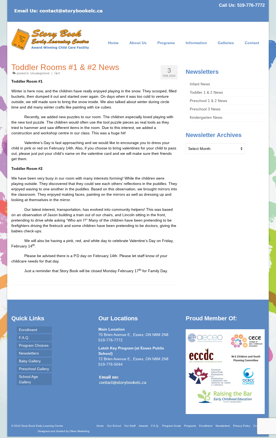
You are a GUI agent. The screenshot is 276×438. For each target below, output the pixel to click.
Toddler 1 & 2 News (206, 92)
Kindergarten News (206, 117)
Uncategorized (39, 73)
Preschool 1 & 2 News (208, 101)
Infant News (200, 84)
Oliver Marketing (79, 431)
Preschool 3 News (205, 109)
